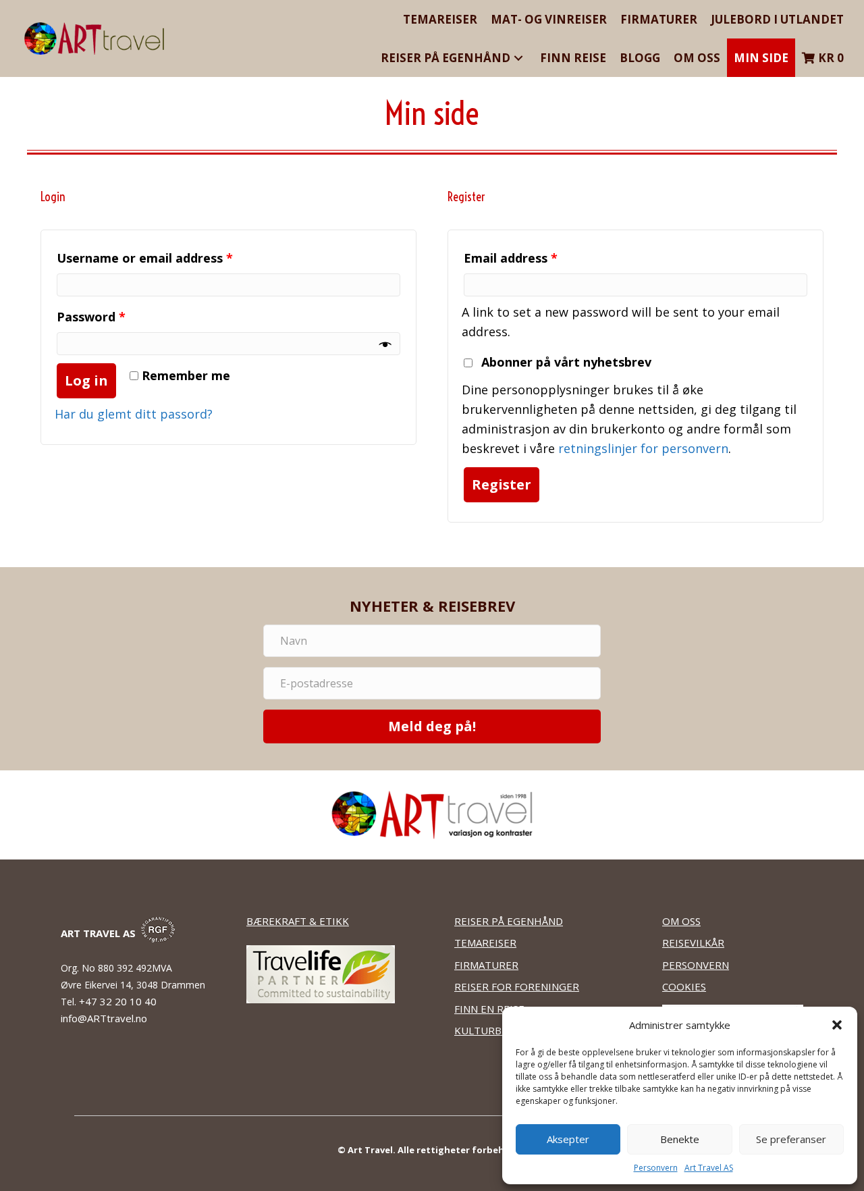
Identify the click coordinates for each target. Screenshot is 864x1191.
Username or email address (145, 258)
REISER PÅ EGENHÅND (508, 921)
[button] (837, 1025)
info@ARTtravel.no (104, 1018)
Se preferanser (791, 1139)
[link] (440, 19)
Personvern (656, 1167)
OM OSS (681, 921)
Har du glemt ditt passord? (134, 414)
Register (501, 484)
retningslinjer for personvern (643, 448)
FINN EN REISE (489, 1008)
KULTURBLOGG (492, 1030)
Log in (86, 380)
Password (91, 317)
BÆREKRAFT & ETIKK (297, 921)
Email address (511, 258)
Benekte (679, 1139)
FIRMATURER (486, 965)
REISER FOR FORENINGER (516, 986)
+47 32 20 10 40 (119, 1001)
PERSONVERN (695, 965)
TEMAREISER (485, 942)
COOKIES (684, 986)
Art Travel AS (708, 1167)
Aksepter (568, 1139)
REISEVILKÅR (693, 942)
